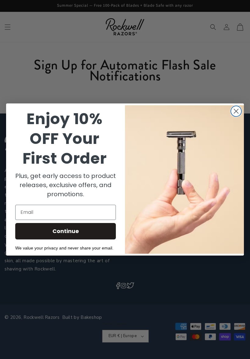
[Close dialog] (236, 111)
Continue (65, 231)
